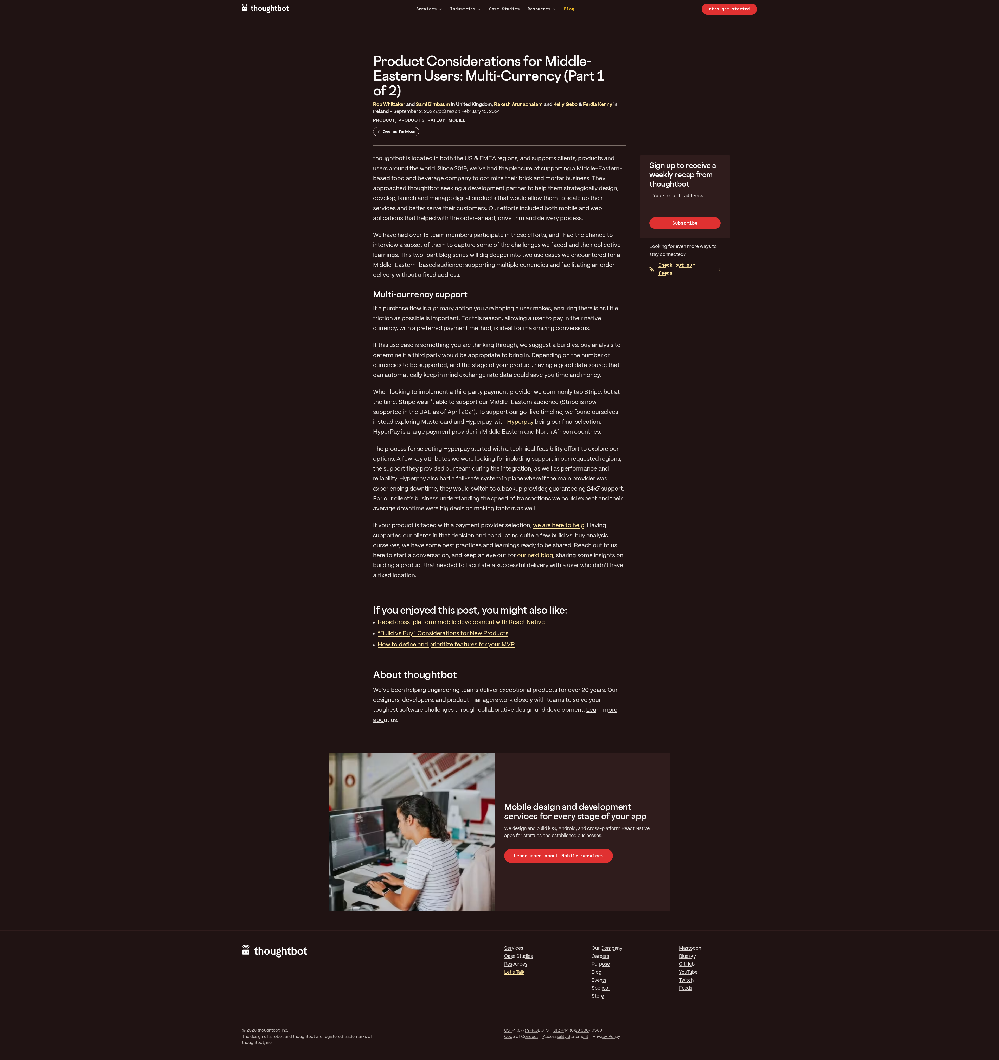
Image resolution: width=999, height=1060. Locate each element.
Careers (600, 956)
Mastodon (690, 948)
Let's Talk (514, 972)
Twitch (686, 980)
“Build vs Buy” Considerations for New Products (443, 634)
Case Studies (504, 9)
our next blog (535, 555)
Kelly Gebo (565, 104)
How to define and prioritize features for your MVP (446, 645)
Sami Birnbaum (433, 104)
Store (598, 996)
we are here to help (558, 526)
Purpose (601, 964)
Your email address (678, 195)
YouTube (688, 972)
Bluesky (687, 956)
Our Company (607, 948)
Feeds (685, 988)
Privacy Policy (606, 1037)
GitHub (687, 964)
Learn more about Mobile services (559, 856)
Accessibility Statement (565, 1037)
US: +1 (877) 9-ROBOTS (526, 1030)
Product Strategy (421, 121)
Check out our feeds (676, 269)
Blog (569, 9)
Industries (463, 9)
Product (384, 121)
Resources (539, 9)
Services (426, 9)
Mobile (457, 121)
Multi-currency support (420, 294)
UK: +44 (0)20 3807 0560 (577, 1030)
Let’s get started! (729, 9)
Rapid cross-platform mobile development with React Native (461, 622)
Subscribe (684, 223)
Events (599, 980)
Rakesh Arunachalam (518, 104)
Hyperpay (520, 422)
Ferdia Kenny (597, 104)
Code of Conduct (521, 1037)
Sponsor (601, 988)
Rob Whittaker (389, 104)
